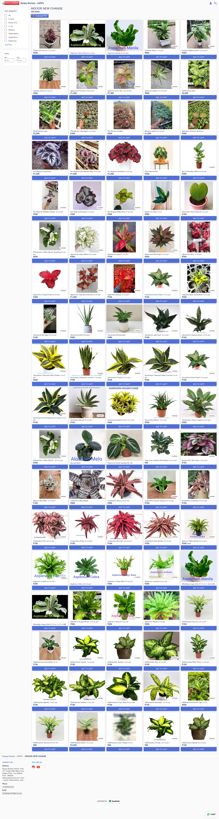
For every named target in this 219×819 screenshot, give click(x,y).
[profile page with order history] (211, 3)
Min (6, 57)
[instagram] (33, 767)
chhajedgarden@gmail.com (12, 793)
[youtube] (38, 767)
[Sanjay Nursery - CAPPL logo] (10, 3)
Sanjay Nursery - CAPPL (32, 3)
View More (8, 45)
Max (18, 57)
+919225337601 (8, 786)
